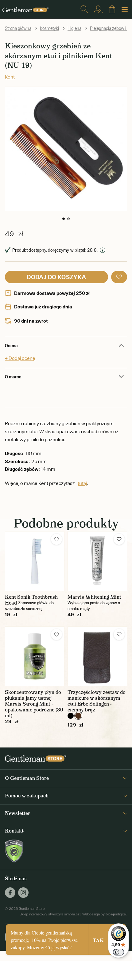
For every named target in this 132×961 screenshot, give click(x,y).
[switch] (118, 952)
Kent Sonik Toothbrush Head (31, 600)
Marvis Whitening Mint (94, 597)
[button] (63, 219)
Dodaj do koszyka (56, 276)
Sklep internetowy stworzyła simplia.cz (50, 914)
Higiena (74, 28)
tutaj (82, 483)
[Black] (71, 716)
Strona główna (18, 28)
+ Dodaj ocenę (20, 358)
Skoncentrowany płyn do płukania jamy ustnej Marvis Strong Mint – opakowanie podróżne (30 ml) (34, 704)
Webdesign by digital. (104, 914)
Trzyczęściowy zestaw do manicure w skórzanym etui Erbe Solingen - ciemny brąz (97, 701)
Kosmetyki (49, 28)
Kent (10, 76)
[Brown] (78, 716)
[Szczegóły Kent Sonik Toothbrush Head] (34, 561)
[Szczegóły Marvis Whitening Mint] (97, 561)
